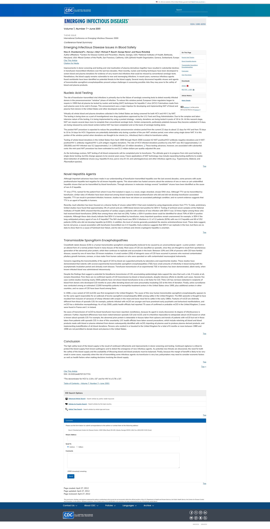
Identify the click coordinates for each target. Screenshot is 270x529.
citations (187, 107)
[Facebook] (191, 512)
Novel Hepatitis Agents (189, 61)
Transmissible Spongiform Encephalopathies (190, 66)
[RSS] (205, 518)
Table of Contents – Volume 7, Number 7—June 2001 (86, 383)
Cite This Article (187, 75)
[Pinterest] (196, 518)
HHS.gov (196, 524)
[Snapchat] (200, 518)
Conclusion (185, 71)
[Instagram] (200, 512)
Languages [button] (128, 505)
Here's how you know (198, 2)
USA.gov (204, 524)
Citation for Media (71, 63)
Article (184, 86)
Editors (80, 447)
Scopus (197, 110)
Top (204, 166)
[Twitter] (196, 512)
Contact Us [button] (69, 505)
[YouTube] (191, 518)
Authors (72, 447)
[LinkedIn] (205, 512)
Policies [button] (109, 505)
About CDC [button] (90, 505)
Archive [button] (148, 505)
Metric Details (186, 100)
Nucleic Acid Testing (188, 57)
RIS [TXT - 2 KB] (187, 90)
